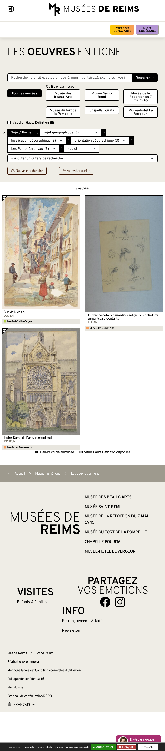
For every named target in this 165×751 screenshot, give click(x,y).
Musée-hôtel (140, 112)
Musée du (63, 112)
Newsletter (71, 630)
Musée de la (140, 97)
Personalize (148, 747)
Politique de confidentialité (25, 679)
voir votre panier (78, 171)
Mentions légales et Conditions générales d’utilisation (44, 670)
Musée (147, 29)
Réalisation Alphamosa (23, 662)
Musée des (122, 29)
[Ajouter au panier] (77, 199)
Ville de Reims (17, 653)
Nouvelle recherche (29, 171)
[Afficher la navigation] (11, 9)
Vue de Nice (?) (14, 312)
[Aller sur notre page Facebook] (105, 602)
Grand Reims (44, 653)
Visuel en (30, 123)
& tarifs (82, 621)
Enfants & (32, 602)
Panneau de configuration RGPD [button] (29, 696)
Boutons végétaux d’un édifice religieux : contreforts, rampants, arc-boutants (123, 317)
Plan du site (15, 687)
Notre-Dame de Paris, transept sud (28, 438)
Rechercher (145, 78)
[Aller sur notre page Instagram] (120, 602)
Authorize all (104, 747)
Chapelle (101, 110)
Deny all (127, 747)
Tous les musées (24, 93)
